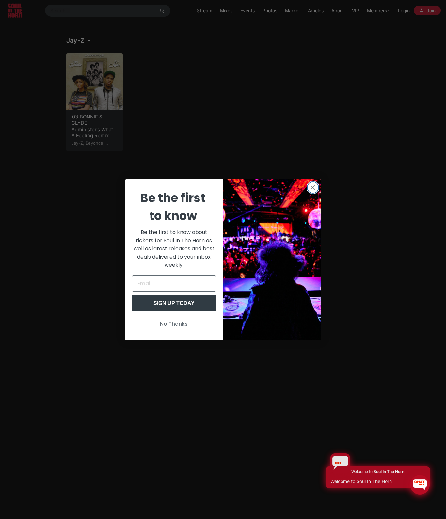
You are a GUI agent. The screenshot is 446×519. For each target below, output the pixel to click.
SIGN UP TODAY (174, 303)
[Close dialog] (313, 187)
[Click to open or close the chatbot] (420, 485)
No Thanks (174, 324)
